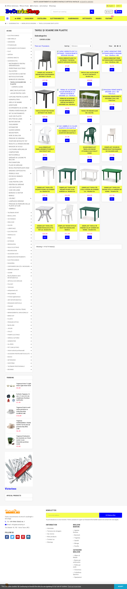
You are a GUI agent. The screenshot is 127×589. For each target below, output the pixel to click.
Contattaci (44, 6)
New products (51, 537)
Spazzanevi (78, 577)
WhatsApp (52, 6)
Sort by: (67, 46)
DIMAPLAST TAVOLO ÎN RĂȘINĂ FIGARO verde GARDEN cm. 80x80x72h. (67, 189)
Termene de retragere (54, 531)
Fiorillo (76, 546)
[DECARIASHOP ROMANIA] (22, 12)
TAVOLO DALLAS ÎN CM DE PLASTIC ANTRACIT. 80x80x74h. (89, 74)
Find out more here (74, 586)
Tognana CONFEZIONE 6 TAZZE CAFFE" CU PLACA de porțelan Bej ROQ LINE (23, 424)
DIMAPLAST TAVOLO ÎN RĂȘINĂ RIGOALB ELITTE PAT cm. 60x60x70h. (45, 228)
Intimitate (50, 528)
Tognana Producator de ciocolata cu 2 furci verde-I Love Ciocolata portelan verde (23, 440)
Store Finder (24, 6)
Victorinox (10, 488)
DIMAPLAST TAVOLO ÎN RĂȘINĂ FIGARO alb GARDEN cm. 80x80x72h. (44, 189)
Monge (76, 543)
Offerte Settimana (11, 6)
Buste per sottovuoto (77, 561)
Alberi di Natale (76, 556)
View (110, 46)
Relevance (74, 46)
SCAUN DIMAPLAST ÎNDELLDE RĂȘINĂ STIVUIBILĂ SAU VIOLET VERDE (90, 150)
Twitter (12, 537)
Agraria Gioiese (76, 531)
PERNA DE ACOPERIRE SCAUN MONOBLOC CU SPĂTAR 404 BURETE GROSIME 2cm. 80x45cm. (67, 101)
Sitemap (50, 542)
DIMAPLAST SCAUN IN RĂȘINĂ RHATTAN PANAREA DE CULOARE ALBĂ (112, 149)
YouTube (18, 537)
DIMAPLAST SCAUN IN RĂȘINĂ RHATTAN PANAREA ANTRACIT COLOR (45, 74)
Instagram (28, 537)
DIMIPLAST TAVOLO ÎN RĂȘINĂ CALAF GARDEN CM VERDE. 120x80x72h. (89, 228)
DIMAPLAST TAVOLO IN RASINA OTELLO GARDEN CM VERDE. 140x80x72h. (111, 189)
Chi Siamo (35, 6)
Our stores (50, 534)
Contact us (50, 539)
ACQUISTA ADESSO (86, 2)
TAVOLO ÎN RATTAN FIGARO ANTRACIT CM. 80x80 (45, 112)
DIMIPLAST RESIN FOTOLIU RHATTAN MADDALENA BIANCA (67, 228)
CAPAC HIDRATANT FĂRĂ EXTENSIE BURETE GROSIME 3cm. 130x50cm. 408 (111, 60)
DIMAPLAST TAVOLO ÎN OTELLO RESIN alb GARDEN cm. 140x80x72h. (89, 189)
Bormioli (77, 535)
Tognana (77, 538)
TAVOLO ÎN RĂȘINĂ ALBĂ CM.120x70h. (89, 112)
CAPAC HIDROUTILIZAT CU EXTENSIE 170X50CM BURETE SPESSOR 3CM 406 (67, 60)
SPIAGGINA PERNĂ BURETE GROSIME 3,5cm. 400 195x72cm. (112, 98)
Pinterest (23, 537)
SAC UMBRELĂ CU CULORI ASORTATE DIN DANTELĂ (67, 132)
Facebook (7, 537)
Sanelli (76, 540)
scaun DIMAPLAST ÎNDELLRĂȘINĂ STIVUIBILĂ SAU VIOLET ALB (45, 149)
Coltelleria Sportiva (77, 573)
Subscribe (111, 515)
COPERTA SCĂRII (45, 39)
